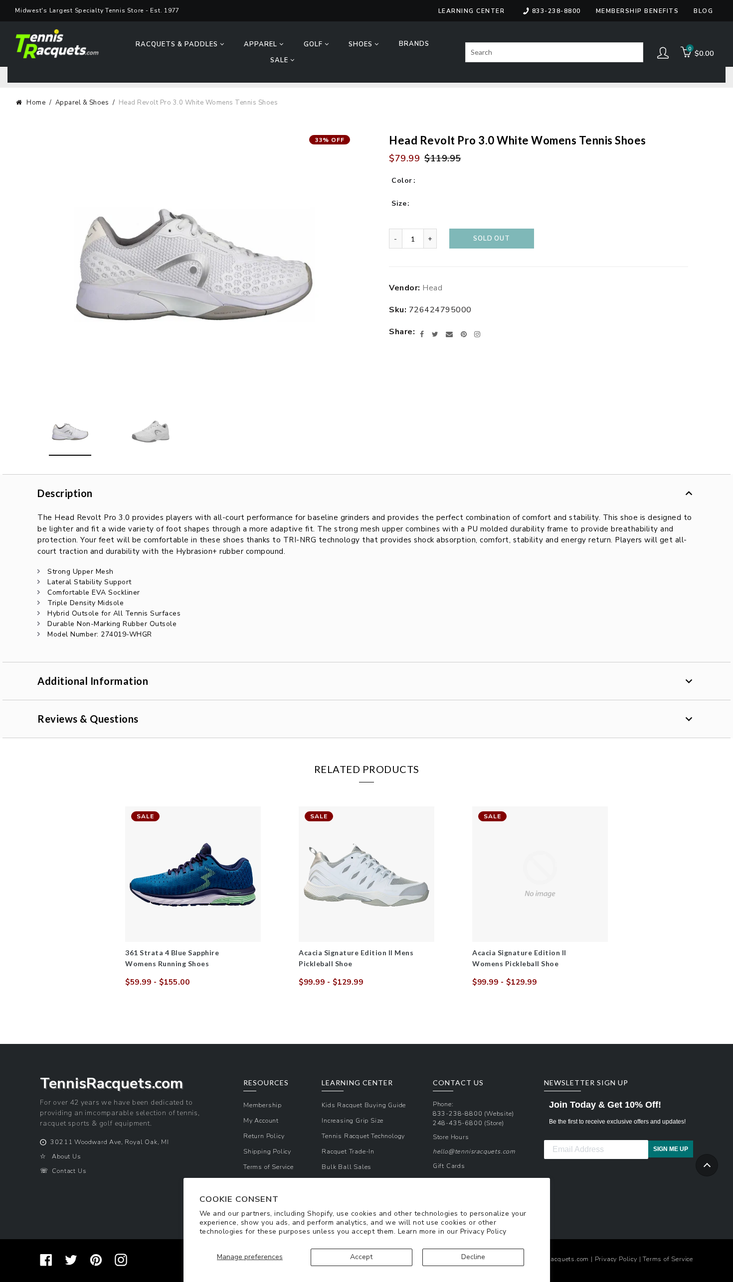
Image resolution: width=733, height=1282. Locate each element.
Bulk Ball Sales (346, 1166)
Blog (703, 11)
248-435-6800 (458, 1123)
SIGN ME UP (670, 1149)
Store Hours (451, 1137)
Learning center (471, 11)
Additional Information (92, 681)
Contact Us (69, 1170)
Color (401, 180)
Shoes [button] (361, 44)
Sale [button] (280, 60)
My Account (261, 1120)
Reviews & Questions (88, 719)
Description (65, 493)
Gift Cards (449, 1165)
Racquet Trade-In (348, 1151)
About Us (66, 1156)
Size (398, 203)
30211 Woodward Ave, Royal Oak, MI (109, 1142)
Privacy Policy (483, 1231)
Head (432, 287)
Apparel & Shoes (82, 102)
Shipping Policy (267, 1151)
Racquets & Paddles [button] (178, 44)
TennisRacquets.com (557, 1259)
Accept (361, 1257)
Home (35, 102)
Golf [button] (314, 44)
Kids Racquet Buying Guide (364, 1105)
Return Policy (263, 1136)
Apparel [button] (261, 44)
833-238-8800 (556, 11)
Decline (473, 1257)
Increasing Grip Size (352, 1120)
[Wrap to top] (707, 1165)
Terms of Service (268, 1166)
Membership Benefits (637, 11)
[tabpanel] (193, 897)
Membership (262, 1105)
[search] (554, 52)
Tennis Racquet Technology (363, 1136)
